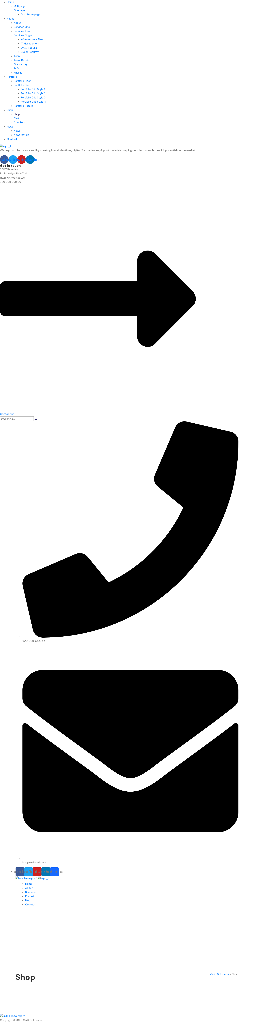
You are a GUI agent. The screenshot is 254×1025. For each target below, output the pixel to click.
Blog (27, 900)
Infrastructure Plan (32, 39)
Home (10, 2)
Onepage (19, 10)
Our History (20, 64)
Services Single (23, 35)
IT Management (30, 43)
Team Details (22, 60)
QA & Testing (29, 47)
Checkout (19, 122)
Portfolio (12, 77)
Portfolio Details (23, 106)
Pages (10, 18)
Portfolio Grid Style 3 (33, 97)
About (17, 23)
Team (17, 56)
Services (30, 892)
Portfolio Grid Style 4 (33, 101)
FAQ (16, 68)
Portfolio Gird (22, 85)
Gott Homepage (30, 14)
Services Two (22, 31)
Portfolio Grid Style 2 (33, 93)
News (10, 126)
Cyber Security (30, 52)
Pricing (18, 72)
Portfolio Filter (22, 81)
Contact (12, 139)
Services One (22, 27)
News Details (21, 135)
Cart (16, 118)
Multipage (20, 6)
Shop (10, 110)
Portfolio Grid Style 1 (33, 89)
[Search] (36, 419)
